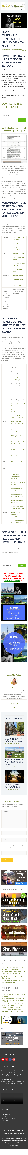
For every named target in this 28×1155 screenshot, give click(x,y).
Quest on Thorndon (18, 275)
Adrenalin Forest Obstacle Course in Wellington (16, 514)
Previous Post (14, 703)
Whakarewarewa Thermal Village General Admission (18, 464)
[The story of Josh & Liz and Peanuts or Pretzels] (14, 877)
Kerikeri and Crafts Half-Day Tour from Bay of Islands (17, 444)
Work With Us (5, 1116)
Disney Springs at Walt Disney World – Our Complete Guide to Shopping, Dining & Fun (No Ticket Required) (13, 1000)
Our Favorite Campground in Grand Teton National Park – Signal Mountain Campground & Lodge (14, 762)
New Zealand (18, 51)
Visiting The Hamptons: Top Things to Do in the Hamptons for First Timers (13, 739)
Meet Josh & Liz (5, 1114)
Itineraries (11, 51)
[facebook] (10, 1059)
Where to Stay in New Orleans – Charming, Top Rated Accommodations (13, 786)
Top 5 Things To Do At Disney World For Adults (14, 971)
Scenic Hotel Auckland (19, 243)
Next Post (14, 708)
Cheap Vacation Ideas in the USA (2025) (12, 1011)
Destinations (4, 51)
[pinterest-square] (6, 1059)
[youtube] (3, 1059)
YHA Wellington (17, 285)
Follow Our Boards (12, 581)
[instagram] (14, 1059)
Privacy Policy (5, 1120)
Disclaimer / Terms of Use (8, 1118)
